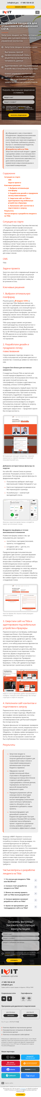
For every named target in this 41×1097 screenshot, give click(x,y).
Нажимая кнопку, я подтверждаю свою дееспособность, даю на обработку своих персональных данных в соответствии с (20, 108)
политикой (9, 110)
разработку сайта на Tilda (18, 149)
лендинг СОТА (22, 301)
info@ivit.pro (12, 3)
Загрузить (10, 1015)
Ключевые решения (12, 185)
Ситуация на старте (12, 177)
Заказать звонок (20, 7)
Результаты (9, 211)
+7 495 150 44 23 (27, 3)
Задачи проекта (14, 183)
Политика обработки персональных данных (17, 1027)
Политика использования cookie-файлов (16, 1034)
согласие (21, 107)
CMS (9, 180)
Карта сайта (9, 1083)
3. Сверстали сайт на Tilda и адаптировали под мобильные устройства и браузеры (20, 200)
